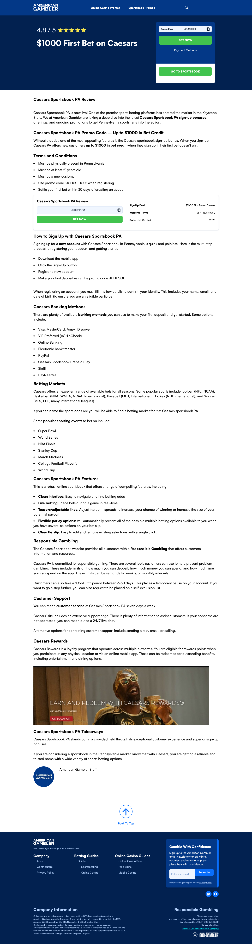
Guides (82, 861)
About (40, 861)
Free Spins (124, 866)
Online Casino (89, 872)
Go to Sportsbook (185, 71)
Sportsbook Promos (142, 7)
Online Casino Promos (105, 7)
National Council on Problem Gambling (200, 928)
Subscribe (204, 872)
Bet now (79, 219)
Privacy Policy (45, 872)
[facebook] (216, 894)
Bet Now (185, 40)
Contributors (44, 866)
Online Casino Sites (130, 861)
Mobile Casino (127, 872)
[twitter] (209, 894)
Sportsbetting (89, 866)
